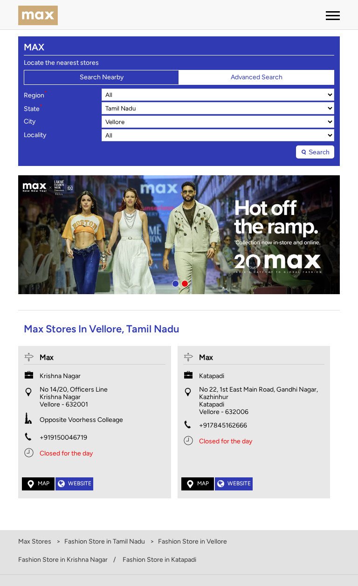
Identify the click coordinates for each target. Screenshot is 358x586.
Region (35, 94)
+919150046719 (63, 437)
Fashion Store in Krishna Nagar (63, 560)
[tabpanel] (179, 234)
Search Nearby (102, 77)
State (33, 108)
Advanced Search (256, 77)
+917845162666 (223, 425)
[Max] (38, 16)
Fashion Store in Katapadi (159, 560)
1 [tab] (174, 282)
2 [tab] (183, 282)
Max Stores (35, 541)
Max (47, 357)
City (29, 121)
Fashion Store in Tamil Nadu (104, 541)
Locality (35, 135)
